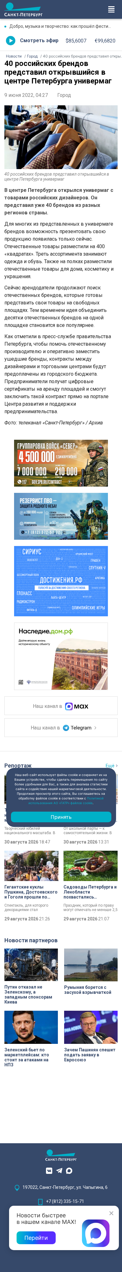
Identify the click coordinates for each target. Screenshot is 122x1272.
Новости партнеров (31, 940)
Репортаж (18, 765)
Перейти (36, 1237)
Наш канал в (48, 706)
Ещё (110, 765)
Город (64, 95)
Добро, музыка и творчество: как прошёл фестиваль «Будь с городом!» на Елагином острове (63, 26)
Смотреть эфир (39, 40)
